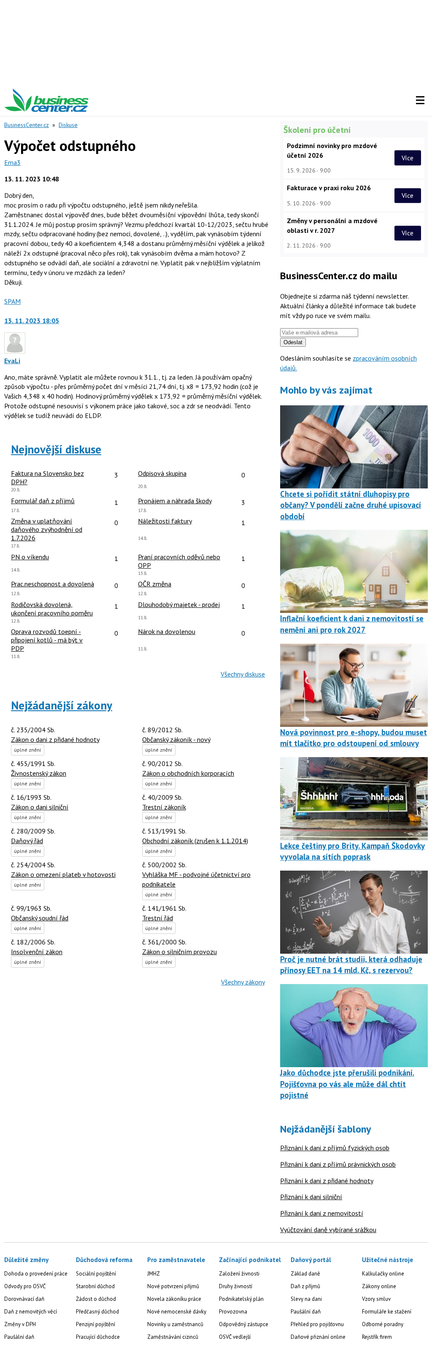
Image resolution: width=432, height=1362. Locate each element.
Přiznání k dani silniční (311, 1196)
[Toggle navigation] (420, 100)
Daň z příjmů (305, 1286)
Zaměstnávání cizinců (172, 1336)
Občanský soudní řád (39, 918)
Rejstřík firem (377, 1336)
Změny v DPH (20, 1324)
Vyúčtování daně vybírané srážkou (328, 1229)
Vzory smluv (376, 1299)
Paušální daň (19, 1336)
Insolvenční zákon (36, 951)
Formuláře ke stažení (386, 1311)
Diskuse (68, 125)
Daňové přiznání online (318, 1336)
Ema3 (12, 162)
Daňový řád (27, 840)
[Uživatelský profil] (14, 351)
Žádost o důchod (96, 1299)
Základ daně (305, 1273)
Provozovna (233, 1311)
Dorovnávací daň (24, 1299)
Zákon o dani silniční (39, 807)
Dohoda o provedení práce (36, 1273)
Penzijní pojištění (95, 1324)
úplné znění (27, 750)
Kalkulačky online (383, 1273)
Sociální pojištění (96, 1273)
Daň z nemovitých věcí (30, 1311)
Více (407, 158)
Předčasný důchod (97, 1311)
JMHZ (153, 1273)
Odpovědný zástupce (243, 1324)
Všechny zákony (243, 982)
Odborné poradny (382, 1324)
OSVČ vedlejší (235, 1336)
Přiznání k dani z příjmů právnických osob (338, 1164)
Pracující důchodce (98, 1336)
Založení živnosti (239, 1273)
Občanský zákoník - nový (176, 739)
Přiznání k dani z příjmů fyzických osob (334, 1148)
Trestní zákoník (164, 807)
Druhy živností (235, 1286)
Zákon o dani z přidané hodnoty (55, 739)
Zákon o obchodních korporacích (188, 773)
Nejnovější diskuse (56, 449)
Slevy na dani (306, 1299)
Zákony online (379, 1286)
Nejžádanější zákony (61, 705)
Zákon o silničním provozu (179, 951)
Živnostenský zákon (38, 773)
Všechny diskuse (243, 674)
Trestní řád (157, 918)
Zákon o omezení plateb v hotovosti (63, 874)
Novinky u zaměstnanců (175, 1324)
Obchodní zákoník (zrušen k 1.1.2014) (195, 840)
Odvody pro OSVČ (25, 1286)
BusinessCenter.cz (26, 125)
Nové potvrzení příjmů (173, 1286)
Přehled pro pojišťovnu (317, 1324)
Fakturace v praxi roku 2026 (329, 187)
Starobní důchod (95, 1286)
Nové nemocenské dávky (176, 1311)
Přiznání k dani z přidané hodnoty (326, 1180)
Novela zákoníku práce (174, 1299)
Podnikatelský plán (241, 1299)
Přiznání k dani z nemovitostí (321, 1213)
